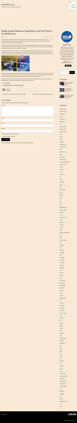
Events (61, 192)
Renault (61, 335)
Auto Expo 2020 (63, 129)
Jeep (60, 242)
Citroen (61, 172)
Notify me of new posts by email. (9, 136)
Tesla (61, 363)
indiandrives (8, 90)
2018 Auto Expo (63, 111)
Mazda (61, 292)
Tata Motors (62, 360)
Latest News (8, 83)
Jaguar (61, 237)
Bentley (61, 139)
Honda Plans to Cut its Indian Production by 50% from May (14, 94)
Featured (61, 194)
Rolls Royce (62, 340)
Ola (60, 320)
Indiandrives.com (8, 4)
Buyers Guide (62, 156)
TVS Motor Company (64, 376)
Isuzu (61, 235)
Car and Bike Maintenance (65, 161)
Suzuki (61, 355)
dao (60, 177)
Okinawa (61, 318)
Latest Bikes (62, 262)
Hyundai (61, 227)
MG (60, 300)
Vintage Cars (62, 391)
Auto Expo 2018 (63, 126)
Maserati (61, 290)
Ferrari (61, 197)
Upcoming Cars (63, 383)
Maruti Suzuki (50, 39)
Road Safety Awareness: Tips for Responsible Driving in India (69, 96)
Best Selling (62, 141)
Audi (60, 124)
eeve (60, 187)
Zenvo (61, 406)
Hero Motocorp (63, 217)
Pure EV (61, 330)
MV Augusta (62, 310)
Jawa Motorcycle (63, 240)
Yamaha (61, 398)
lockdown (61, 272)
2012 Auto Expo (63, 109)
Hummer (61, 222)
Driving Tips (62, 182)
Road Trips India (63, 338)
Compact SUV (62, 174)
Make (61, 277)
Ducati (61, 184)
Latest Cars (62, 265)
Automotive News (63, 131)
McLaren (61, 295)
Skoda (61, 348)
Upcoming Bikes (63, 381)
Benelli (61, 136)
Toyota (61, 368)
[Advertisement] (38, 19)
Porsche (61, 328)
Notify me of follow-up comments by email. (11, 133)
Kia (60, 247)
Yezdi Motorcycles (63, 401)
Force (61, 202)
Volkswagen (62, 393)
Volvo (61, 396)
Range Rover (62, 333)
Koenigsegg (62, 252)
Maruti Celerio (62, 280)
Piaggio (61, 325)
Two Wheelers (62, 378)
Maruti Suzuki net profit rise (8, 85)
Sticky (61, 350)
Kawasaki (61, 245)
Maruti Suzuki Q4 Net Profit (18, 85)
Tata (60, 358)
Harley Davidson (63, 209)
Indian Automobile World (65, 232)
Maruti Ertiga (62, 282)
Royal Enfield (62, 343)
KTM (61, 255)
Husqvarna (62, 224)
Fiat (60, 199)
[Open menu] (67, 5)
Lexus (61, 270)
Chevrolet (62, 169)
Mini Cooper (62, 305)
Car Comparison (63, 164)
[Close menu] (70, 2)
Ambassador (62, 114)
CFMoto (61, 166)
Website (3, 128)
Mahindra (61, 275)
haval (61, 214)
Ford (60, 204)
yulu (60, 403)
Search (72, 72)
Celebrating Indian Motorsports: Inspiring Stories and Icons (69, 89)
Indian (61, 229)
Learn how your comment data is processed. (24, 142)
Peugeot (61, 323)
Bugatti (61, 154)
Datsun (61, 179)
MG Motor (62, 303)
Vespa (61, 388)
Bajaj (61, 134)
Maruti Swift (62, 287)
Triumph (61, 371)
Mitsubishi (62, 308)
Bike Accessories (63, 146)
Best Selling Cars (63, 144)
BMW (61, 149)
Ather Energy (62, 121)
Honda (61, 219)
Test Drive (62, 366)
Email (2, 123)
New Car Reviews (63, 313)
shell (60, 345)
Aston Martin (62, 119)
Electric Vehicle (63, 189)
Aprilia (61, 116)
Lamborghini (62, 257)
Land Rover (62, 260)
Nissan (61, 315)
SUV (60, 353)
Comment (3, 105)
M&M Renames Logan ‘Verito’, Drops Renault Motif (42, 94)
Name (2, 117)
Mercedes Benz (63, 298)
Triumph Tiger (62, 373)
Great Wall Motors (63, 207)
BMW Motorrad (63, 151)
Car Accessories (63, 159)
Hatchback (62, 212)
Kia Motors (62, 250)
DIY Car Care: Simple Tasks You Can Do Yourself (69, 83)
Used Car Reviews (63, 386)
